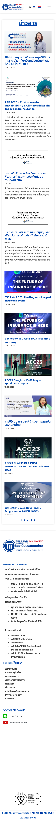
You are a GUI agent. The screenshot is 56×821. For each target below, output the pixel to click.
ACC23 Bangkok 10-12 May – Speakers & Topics (22, 382)
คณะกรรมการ (12, 676)
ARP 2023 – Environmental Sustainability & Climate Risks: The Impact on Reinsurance (27, 105)
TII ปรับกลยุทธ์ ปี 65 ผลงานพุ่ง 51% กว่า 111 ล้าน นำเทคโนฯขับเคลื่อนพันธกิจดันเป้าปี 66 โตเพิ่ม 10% (27, 60)
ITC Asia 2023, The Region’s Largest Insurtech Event (27, 299)
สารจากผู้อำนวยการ (15, 680)
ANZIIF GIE (17, 642)
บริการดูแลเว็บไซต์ (28, 817)
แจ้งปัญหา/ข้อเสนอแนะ (17, 691)
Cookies (9, 698)
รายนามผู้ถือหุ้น (13, 672)
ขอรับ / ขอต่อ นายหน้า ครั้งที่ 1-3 (27, 587)
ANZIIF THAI (18, 635)
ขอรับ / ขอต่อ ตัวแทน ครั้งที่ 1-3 (27, 584)
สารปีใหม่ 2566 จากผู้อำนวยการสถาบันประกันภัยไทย (27, 423)
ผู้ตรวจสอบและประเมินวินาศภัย (27, 607)
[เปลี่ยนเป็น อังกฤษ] (34, 7)
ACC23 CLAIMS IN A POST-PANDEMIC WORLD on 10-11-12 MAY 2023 (27, 466)
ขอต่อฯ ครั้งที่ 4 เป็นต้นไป (24, 591)
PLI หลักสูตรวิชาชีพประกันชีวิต (27, 621)
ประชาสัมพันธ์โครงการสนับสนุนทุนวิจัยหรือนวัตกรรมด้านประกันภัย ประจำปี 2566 (27, 235)
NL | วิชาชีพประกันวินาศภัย (24, 610)
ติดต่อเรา (10, 687)
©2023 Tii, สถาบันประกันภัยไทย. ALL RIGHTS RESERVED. (28, 812)
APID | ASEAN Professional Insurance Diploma (26, 647)
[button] (49, 7)
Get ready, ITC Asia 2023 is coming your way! (27, 340)
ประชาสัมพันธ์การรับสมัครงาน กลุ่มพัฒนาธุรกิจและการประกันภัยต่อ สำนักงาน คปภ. (25, 176)
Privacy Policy (13, 695)
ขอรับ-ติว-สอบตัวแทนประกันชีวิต (22, 569)
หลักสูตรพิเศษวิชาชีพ (16, 597)
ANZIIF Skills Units (21, 639)
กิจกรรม (9, 683)
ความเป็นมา (11, 669)
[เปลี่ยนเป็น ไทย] (40, 7)
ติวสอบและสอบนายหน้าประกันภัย (22, 574)
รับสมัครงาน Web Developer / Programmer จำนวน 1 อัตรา (22, 509)
